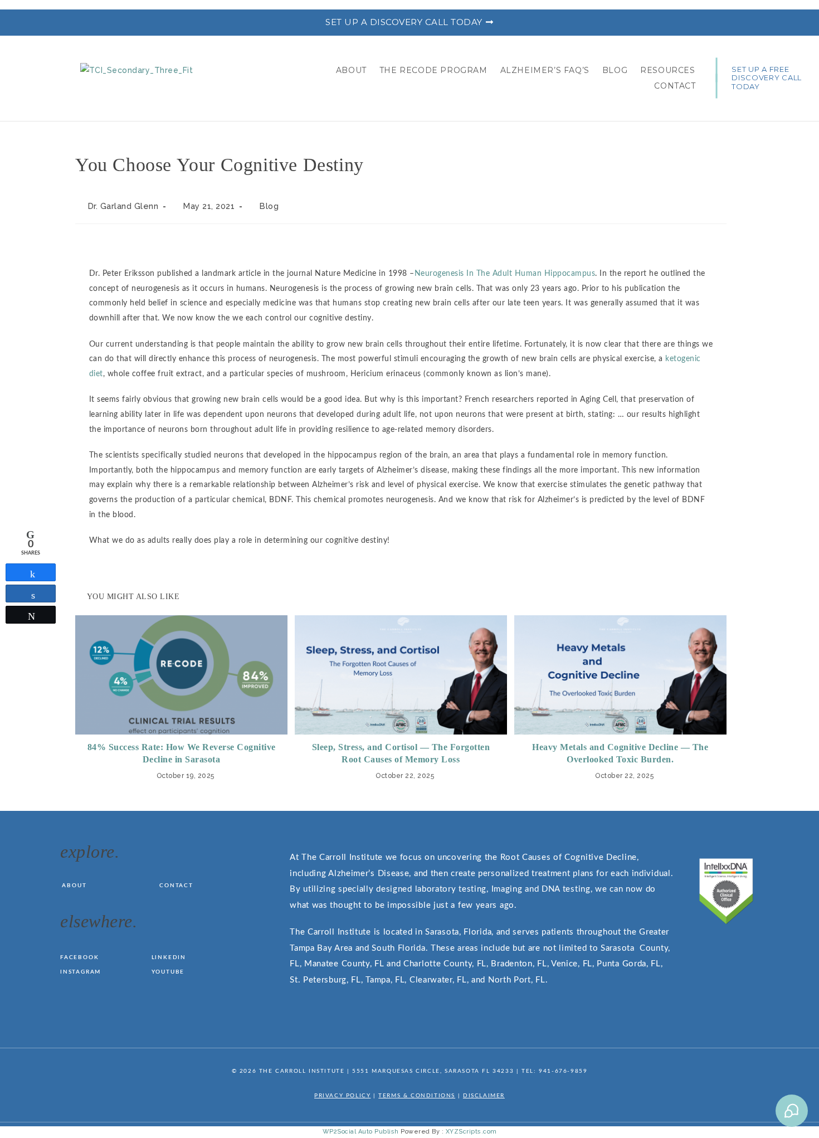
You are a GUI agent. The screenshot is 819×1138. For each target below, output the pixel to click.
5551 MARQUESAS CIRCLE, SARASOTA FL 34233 (433, 1071)
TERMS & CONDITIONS (416, 1095)
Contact (674, 86)
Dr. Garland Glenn (123, 206)
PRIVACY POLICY (342, 1095)
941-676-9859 (563, 1071)
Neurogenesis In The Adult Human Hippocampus (505, 274)
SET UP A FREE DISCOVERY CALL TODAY (767, 78)
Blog (614, 70)
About (351, 70)
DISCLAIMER (484, 1095)
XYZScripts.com (471, 1131)
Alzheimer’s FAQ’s (544, 70)
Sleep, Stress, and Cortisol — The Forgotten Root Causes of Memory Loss (401, 753)
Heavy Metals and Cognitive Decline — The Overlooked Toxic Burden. (620, 753)
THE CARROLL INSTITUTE (302, 1071)
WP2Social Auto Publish (361, 1131)
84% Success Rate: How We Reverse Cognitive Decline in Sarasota (181, 753)
